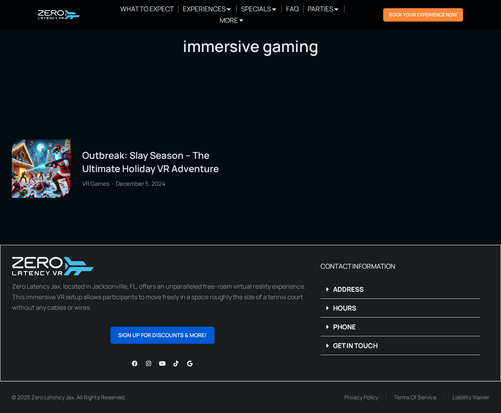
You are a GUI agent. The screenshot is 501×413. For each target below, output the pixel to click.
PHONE (344, 326)
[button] (401, 289)
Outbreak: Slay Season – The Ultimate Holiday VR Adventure (150, 162)
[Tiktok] (176, 363)
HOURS (344, 307)
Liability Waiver (470, 397)
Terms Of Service (415, 397)
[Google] (190, 363)
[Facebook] (135, 363)
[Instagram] (149, 363)
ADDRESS (348, 289)
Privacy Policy (361, 397)
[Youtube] (162, 363)
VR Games (96, 184)
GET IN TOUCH (355, 345)
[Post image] (41, 168)
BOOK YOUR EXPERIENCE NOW (423, 14)
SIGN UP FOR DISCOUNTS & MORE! (162, 335)
